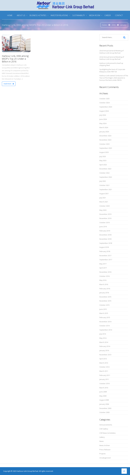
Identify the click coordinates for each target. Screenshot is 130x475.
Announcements (105, 425)
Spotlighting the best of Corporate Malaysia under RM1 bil (112, 70)
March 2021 (103, 202)
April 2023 (103, 165)
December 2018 (105, 235)
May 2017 (102, 264)
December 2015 (105, 297)
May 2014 (102, 338)
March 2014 (103, 342)
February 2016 (104, 289)
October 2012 (104, 367)
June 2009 (103, 392)
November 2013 (105, 355)
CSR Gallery (103, 429)
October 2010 (104, 383)
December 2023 (105, 136)
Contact (119, 15)
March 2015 (103, 313)
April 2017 (103, 268)
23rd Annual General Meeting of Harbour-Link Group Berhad (111, 52)
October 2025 (104, 99)
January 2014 (104, 350)
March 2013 (103, 363)
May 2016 (102, 280)
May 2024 (102, 123)
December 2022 (105, 169)
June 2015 (103, 309)
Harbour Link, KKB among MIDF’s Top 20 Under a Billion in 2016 (15, 58)
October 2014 (104, 326)
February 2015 (104, 317)
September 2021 (105, 189)
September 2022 (105, 177)
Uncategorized (105, 458)
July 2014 (102, 334)
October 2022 (104, 173)
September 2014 (105, 330)
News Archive (104, 445)
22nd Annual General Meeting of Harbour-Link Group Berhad (111, 58)
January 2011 (104, 379)
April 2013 (103, 359)
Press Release (104, 450)
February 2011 (104, 375)
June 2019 (103, 227)
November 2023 (105, 140)
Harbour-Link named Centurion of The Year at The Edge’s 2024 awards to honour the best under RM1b (113, 78)
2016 (113, 25)
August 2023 (104, 152)
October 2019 (104, 222)
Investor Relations (59, 15)
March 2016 (103, 284)
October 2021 (104, 185)
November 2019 (105, 218)
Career (107, 15)
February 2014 (104, 346)
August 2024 (104, 111)
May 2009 (102, 396)
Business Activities (38, 15)
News (101, 441)
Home (9, 15)
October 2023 (104, 144)
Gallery (102, 437)
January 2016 (104, 293)
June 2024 (103, 119)
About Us (21, 15)
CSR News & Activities (107, 433)
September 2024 (105, 107)
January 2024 (104, 132)
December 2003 (105, 408)
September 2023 (105, 148)
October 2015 (104, 305)
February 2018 (104, 251)
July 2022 (102, 181)
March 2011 (103, 371)
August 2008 (104, 400)
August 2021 (104, 194)
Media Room (94, 15)
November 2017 (105, 256)
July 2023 (102, 156)
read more (8, 84)
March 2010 (103, 388)
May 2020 (102, 210)
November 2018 (105, 239)
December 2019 (105, 214)
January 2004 (104, 404)
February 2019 (104, 231)
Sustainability (78, 15)
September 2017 (105, 260)
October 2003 (104, 412)
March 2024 (103, 127)
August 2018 (104, 247)
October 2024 (104, 103)
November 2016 (105, 272)
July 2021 (102, 198)
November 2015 (105, 301)
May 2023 (102, 160)
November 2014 (105, 322)
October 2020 (104, 206)
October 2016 (104, 276)
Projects (102, 454)
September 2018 (105, 243)
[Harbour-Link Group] (65, 5)
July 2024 (102, 115)
